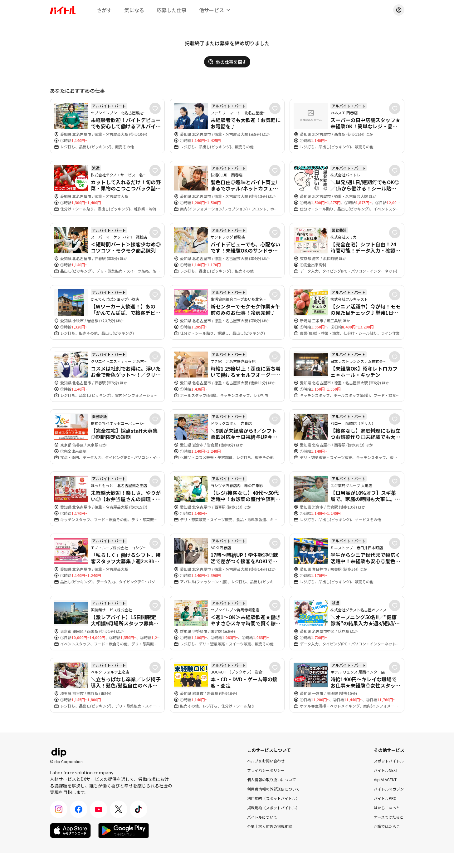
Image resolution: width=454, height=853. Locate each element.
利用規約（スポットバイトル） (273, 798)
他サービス (211, 10)
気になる (134, 10)
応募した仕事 (172, 10)
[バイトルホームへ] (63, 10)
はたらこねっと (387, 807)
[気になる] (155, 108)
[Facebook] (78, 809)
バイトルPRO (385, 798)
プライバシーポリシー (266, 770)
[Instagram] (58, 809)
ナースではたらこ (388, 817)
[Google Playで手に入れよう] (123, 830)
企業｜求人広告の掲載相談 (269, 826)
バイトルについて (262, 817)
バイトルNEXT (386, 770)
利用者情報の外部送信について (273, 788)
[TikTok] (138, 809)
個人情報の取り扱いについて (271, 779)
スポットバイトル (389, 760)
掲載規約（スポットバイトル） (273, 807)
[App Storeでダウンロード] (70, 830)
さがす (104, 10)
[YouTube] (98, 809)
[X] (118, 809)
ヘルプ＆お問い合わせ (266, 760)
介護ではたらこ (387, 826)
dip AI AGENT (385, 779)
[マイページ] (398, 10)
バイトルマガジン (389, 788)
